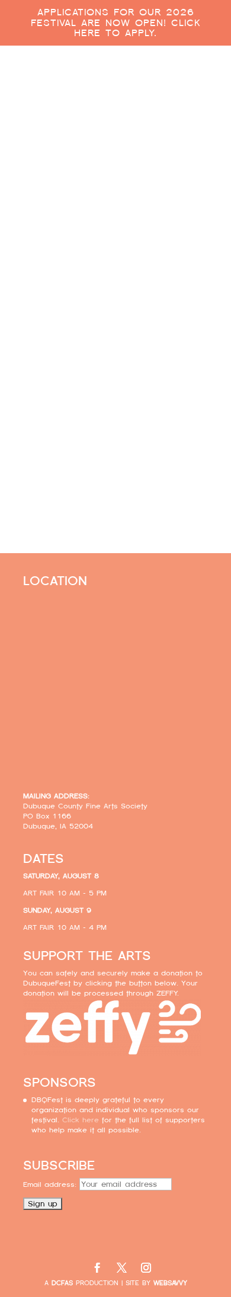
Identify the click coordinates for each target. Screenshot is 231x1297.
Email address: (51, 1184)
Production (85, 1283)
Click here (115, 466)
